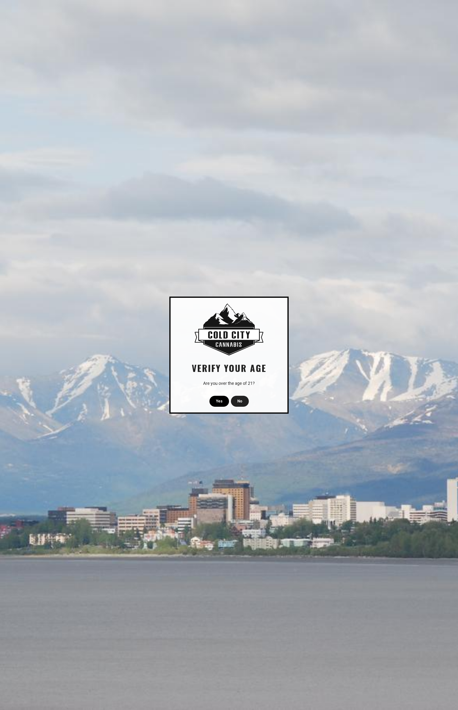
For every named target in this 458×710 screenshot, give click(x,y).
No (239, 401)
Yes (219, 401)
